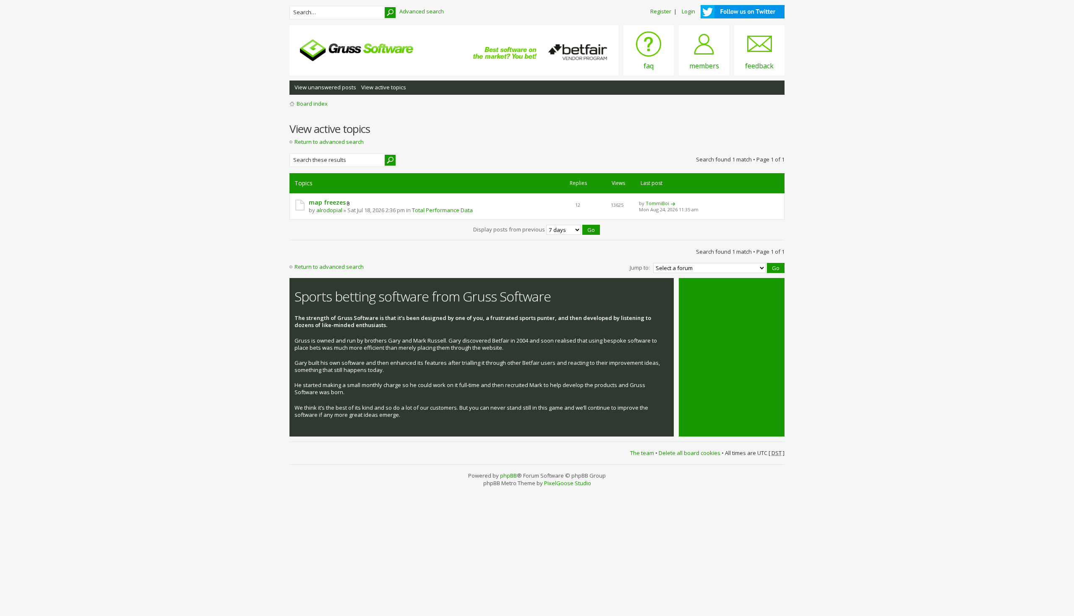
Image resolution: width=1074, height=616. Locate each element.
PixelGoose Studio (567, 483)
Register (660, 11)
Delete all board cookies (689, 453)
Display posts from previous (509, 229)
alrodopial (329, 210)
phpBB (508, 475)
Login (688, 11)
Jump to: (640, 267)
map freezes (327, 202)
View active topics (383, 87)
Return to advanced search (329, 142)
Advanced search (421, 11)
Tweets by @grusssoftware (718, 292)
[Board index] (356, 50)
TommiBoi (657, 203)
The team (642, 453)
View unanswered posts (325, 87)
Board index (312, 103)
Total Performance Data (442, 210)
